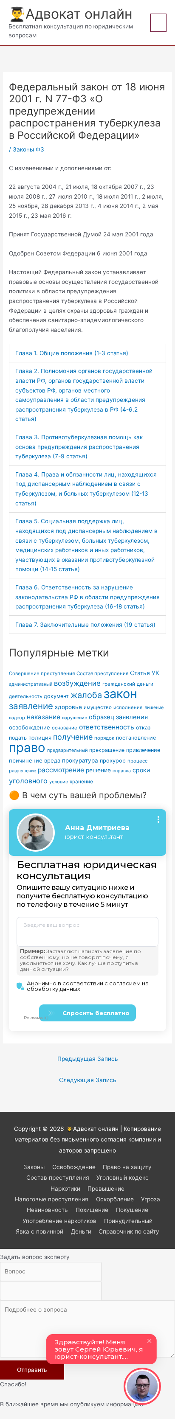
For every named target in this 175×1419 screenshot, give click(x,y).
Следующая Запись (87, 1080)
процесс (137, 761)
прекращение (106, 750)
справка (122, 771)
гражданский (118, 684)
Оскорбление (115, 1199)
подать (18, 738)
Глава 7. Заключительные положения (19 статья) (85, 624)
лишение (154, 707)
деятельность (25, 696)
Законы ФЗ (28, 149)
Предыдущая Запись (87, 1058)
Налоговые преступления (51, 1199)
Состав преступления (102, 673)
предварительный (67, 750)
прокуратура (80, 760)
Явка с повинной (39, 1231)
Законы (34, 1167)
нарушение (74, 718)
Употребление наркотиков (59, 1220)
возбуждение (77, 683)
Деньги (81, 1231)
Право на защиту (127, 1167)
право (27, 747)
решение (98, 770)
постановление (136, 738)
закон (120, 693)
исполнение (128, 707)
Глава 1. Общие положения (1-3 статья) (71, 353)
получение (73, 736)
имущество (98, 707)
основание (64, 728)
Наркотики (65, 1188)
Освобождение (74, 1167)
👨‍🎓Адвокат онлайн (70, 14)
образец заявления (118, 717)
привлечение (143, 750)
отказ (143, 727)
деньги (145, 684)
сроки (141, 770)
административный (30, 684)
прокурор (113, 760)
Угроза (150, 1199)
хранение (81, 782)
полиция (39, 738)
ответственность (106, 727)
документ (56, 696)
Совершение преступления (42, 673)
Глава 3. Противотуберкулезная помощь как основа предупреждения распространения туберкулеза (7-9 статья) (79, 447)
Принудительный (128, 1220)
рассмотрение (61, 770)
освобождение (29, 727)
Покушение (132, 1209)
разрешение (22, 771)
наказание (43, 717)
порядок (104, 738)
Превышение (106, 1188)
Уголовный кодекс (122, 1177)
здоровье (68, 707)
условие (58, 782)
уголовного (28, 781)
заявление (31, 706)
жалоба (86, 695)
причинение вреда (34, 760)
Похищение (92, 1209)
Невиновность (47, 1209)
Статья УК (144, 672)
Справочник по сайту (129, 1231)
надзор (17, 718)
